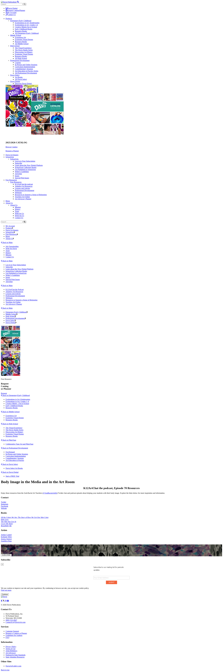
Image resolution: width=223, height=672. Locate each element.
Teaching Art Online (22, 197)
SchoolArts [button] (10, 157)
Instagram (4, 504)
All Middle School (21, 44)
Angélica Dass (6, 541)
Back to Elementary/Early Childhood (16, 395)
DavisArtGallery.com (13, 666)
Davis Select (14, 75)
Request (4, 393)
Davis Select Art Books (14, 468)
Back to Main (7, 242)
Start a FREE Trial (12, 476)
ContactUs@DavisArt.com (15, 622)
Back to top (5, 670)
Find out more (6, 590)
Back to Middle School (11, 412)
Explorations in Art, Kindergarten (27, 23)
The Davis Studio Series (24, 50)
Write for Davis (11, 249)
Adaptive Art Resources (23, 186)
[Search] (24, 222)
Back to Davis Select (10, 464)
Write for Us (19, 213)
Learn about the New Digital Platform (29, 165)
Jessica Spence (6, 539)
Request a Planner (12, 151)
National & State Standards (15, 655)
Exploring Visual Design (24, 40)
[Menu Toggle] (18, 2)
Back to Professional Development (15, 448)
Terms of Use (10, 649)
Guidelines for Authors (14, 635)
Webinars (18, 193)
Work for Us (19, 216)
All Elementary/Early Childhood (27, 33)
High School (15, 46)
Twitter (3, 502)
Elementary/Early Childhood (20, 21)
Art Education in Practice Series (26, 71)
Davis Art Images (12, 155)
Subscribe (18, 163)
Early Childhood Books (23, 29)
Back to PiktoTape (9, 440)
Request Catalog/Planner (16, 10)
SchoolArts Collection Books (25, 167)
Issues (17, 176)
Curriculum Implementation (25, 67)
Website (4, 508)
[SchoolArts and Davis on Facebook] (2, 601)
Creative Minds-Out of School (26, 27)
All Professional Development (26, 73)
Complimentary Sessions (24, 69)
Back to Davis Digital (10, 472)
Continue (5, 594)
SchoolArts (14, 159)
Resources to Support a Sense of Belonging (31, 195)
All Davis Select (21, 79)
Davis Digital (12, 8)
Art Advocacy (11, 653)
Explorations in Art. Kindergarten (18, 399)
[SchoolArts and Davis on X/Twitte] (4, 601)
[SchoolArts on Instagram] (6, 601)
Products (9, 228)
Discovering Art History (24, 52)
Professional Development (20, 60)
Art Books (19, 77)
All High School (21, 58)
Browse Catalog (11, 147)
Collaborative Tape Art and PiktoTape (19, 444)
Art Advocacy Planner (23, 199)
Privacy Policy (11, 647)
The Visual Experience (23, 48)
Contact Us (11, 15)
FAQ (7, 637)
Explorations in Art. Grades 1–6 (17, 401)
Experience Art (20, 37)
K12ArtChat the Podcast (15, 289)
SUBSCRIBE (6, 555)
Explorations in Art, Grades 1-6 (26, 25)
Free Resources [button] (11, 180)
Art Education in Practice (15, 460)
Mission (18, 207)
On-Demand (10, 452)
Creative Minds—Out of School (17, 404)
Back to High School (10, 424)
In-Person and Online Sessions (26, 65)
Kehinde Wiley (6, 537)
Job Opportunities (12, 246)
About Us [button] (9, 203)
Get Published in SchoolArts (25, 170)
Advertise (18, 174)
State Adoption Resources (15, 657)
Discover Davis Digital (23, 83)
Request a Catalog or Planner (16, 633)
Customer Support (12, 631)
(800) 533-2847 (11, 620)
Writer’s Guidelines (13, 275)
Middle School (15, 35)
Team (17, 211)
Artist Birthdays (11, 651)
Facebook (4, 506)
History (17, 209)
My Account (11, 13)
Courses (18, 63)
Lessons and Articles (22, 188)
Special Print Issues (22, 178)
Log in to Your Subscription (25, 161)
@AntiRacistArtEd (50, 493)
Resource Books (21, 31)
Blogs (8, 201)
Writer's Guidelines (22, 172)
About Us (13, 205)
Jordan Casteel (6, 535)
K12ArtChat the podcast (24, 184)
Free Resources (15, 182)
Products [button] (9, 19)
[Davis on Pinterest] (8, 601)
